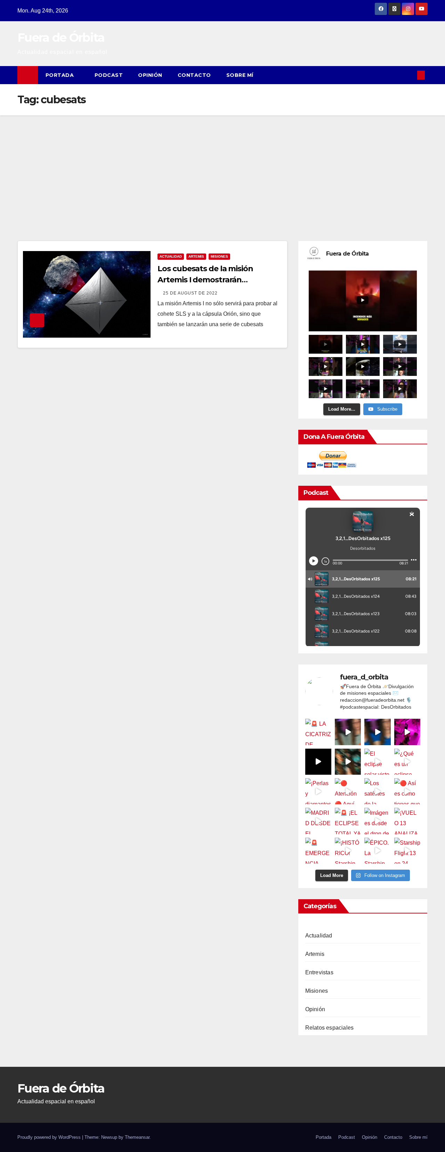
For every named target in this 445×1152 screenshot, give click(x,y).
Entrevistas (319, 972)
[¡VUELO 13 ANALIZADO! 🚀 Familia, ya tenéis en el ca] (407, 821)
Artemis (196, 256)
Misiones (219, 256)
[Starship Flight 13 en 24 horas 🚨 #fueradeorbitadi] (407, 851)
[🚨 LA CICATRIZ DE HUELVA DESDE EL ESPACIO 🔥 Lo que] (318, 732)
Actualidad (171, 256)
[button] (409, 75)
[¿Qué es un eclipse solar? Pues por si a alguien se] (407, 762)
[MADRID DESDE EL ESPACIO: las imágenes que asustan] (318, 821)
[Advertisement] (222, 167)
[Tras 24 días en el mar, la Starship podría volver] (318, 762)
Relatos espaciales (329, 1028)
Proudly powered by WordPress (49, 1137)
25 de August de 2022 (190, 293)
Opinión (150, 75)
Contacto (194, 75)
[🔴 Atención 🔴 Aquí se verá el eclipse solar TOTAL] (348, 791)
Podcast (109, 75)
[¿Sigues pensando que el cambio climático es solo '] (348, 732)
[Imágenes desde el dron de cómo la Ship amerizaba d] (377, 821)
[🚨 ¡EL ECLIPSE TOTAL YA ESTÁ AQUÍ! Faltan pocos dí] (348, 821)
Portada (60, 75)
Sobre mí (239, 75)
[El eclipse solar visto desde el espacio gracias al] (377, 762)
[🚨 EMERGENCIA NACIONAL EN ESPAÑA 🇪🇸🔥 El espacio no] (318, 851)
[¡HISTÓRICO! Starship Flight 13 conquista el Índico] (348, 851)
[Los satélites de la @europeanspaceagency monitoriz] (377, 791)
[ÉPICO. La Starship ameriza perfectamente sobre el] (377, 851)
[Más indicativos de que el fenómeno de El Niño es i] (377, 732)
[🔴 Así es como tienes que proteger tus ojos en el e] (407, 791)
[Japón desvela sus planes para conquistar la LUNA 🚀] (348, 762)
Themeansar (137, 1137)
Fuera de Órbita (61, 37)
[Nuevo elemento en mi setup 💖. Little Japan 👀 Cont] (407, 732)
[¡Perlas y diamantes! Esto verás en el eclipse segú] (318, 791)
